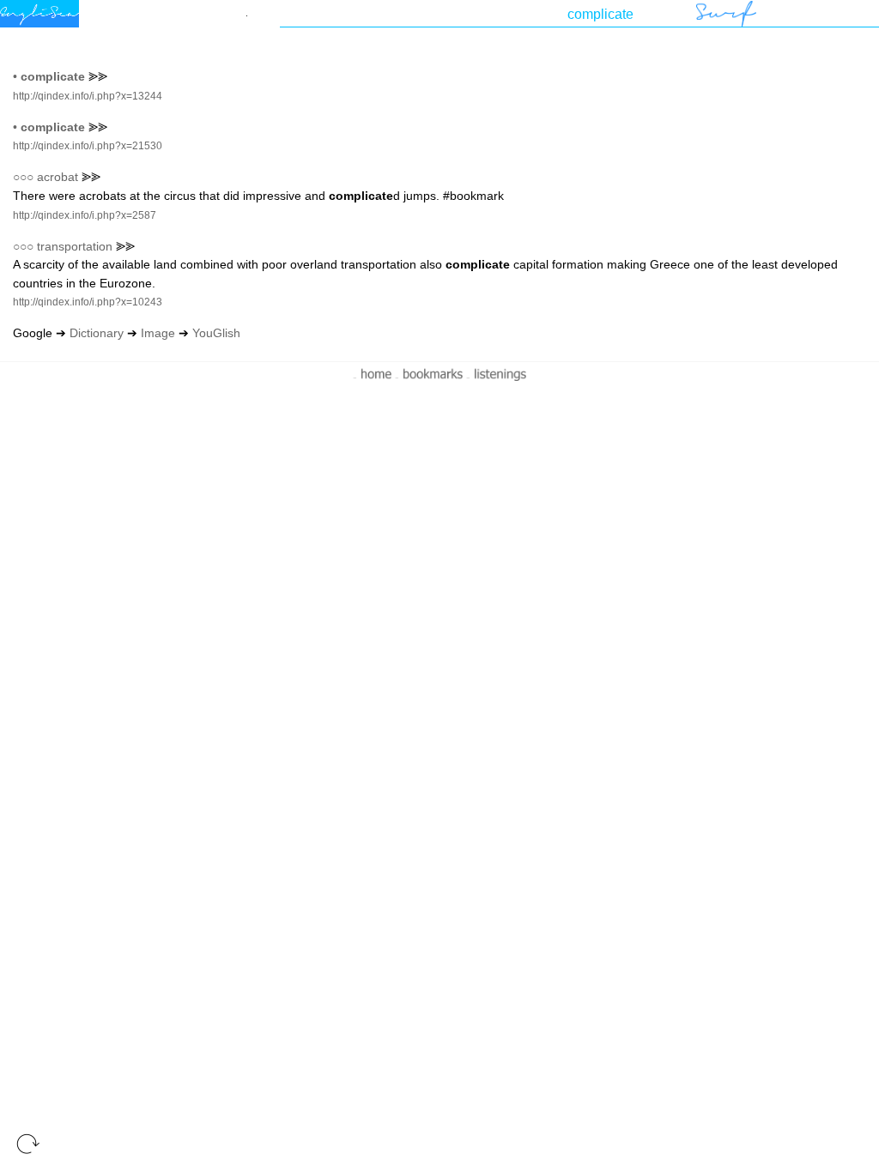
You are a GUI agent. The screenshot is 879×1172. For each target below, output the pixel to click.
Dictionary (97, 333)
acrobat (57, 177)
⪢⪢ (97, 76)
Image (158, 333)
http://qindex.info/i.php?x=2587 (84, 215)
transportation (74, 246)
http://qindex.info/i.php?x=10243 (87, 302)
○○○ (23, 177)
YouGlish (216, 333)
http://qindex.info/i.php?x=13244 (87, 96)
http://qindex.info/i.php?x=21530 (87, 146)
